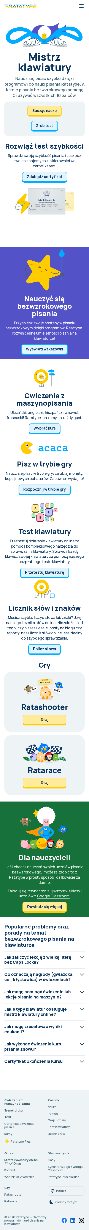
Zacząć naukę (44, 110)
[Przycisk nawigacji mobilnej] (81, 6)
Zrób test (44, 125)
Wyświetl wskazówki (44, 349)
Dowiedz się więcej (44, 906)
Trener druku (13, 1110)
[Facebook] (64, 1220)
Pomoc (53, 1114)
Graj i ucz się (57, 1120)
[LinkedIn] (73, 1220)
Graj (44, 719)
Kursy (8, 1134)
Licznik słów (56, 1134)
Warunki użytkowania (19, 1177)
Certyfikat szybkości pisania (19, 1125)
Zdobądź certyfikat (44, 176)
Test (7, 1117)
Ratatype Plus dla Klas (63, 1177)
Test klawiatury (59, 1127)
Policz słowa (44, 648)
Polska (61, 1191)
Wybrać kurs (44, 428)
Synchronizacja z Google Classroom (66, 1168)
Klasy (51, 1160)
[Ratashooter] (44, 702)
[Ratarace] (44, 765)
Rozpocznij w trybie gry (44, 489)
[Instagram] (81, 1220)
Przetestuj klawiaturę (44, 572)
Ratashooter (13, 1194)
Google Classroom (53, 895)
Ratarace (10, 1201)
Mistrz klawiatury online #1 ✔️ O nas (21, 1161)
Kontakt (9, 1170)
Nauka (52, 1107)
